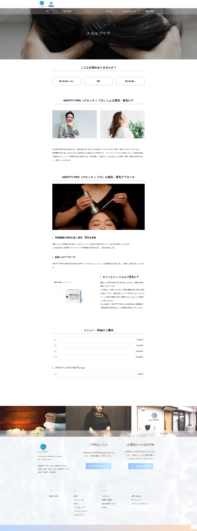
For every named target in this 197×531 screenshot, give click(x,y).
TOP (47, 11)
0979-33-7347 (142, 466)
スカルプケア (79, 515)
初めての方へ (67, 11)
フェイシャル (79, 500)
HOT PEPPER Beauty (96, 466)
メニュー (88, 11)
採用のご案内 (149, 11)
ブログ (104, 507)
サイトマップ (136, 500)
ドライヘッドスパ (80, 511)
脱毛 (75, 496)
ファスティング (79, 507)
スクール (109, 11)
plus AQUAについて (129, 11)
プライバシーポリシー (139, 504)
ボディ (76, 504)
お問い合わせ (136, 496)
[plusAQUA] (41, 4)
